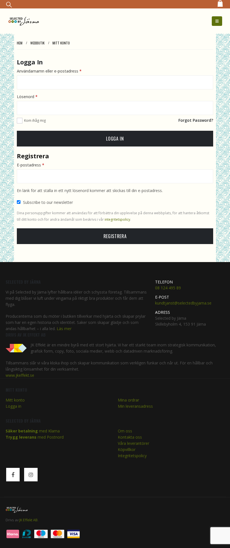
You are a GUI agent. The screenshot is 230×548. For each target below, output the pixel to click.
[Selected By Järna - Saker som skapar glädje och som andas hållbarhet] (23, 21)
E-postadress (30, 165)
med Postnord (35, 437)
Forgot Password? (195, 120)
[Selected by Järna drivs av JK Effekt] (18, 347)
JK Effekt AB (28, 520)
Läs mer (64, 328)
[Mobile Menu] (217, 21)
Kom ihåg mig (35, 120)
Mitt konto (15, 400)
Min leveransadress (135, 406)
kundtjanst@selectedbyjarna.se (183, 303)
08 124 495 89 (168, 287)
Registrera (115, 236)
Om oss (125, 431)
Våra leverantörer (133, 443)
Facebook (13, 474)
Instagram (31, 474)
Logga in (115, 138)
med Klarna (33, 431)
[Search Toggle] (9, 4)
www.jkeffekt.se (20, 375)
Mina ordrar (128, 400)
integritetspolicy (117, 219)
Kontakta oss (130, 437)
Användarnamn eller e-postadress (49, 71)
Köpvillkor (126, 449)
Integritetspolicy (132, 455)
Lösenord (27, 96)
